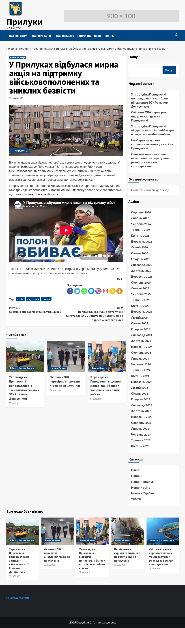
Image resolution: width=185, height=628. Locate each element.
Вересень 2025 (141, 276)
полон (46, 299)
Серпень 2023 (141, 422)
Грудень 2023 (140, 399)
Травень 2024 (140, 370)
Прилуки (24, 21)
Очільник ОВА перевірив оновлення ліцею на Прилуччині (65, 381)
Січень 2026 (139, 253)
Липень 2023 (140, 428)
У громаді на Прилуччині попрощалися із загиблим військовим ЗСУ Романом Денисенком (24, 388)
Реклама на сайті (17, 597)
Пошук (134, 57)
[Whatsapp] (84, 291)
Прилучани (84, 36)
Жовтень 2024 (141, 340)
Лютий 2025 (139, 317)
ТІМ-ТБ (109, 36)
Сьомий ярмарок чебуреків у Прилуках (35, 310)
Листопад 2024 (141, 335)
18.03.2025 (17, 98)
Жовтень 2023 (141, 411)
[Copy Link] (112, 291)
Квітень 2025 (140, 305)
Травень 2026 (140, 229)
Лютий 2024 (139, 387)
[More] (119, 291)
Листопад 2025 (141, 264)
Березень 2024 (141, 381)
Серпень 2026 (141, 212)
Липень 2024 (140, 358)
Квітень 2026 (140, 235)
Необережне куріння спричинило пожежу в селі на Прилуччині (152, 144)
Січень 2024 (139, 393)
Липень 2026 (140, 218)
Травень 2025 (140, 300)
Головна (11, 48)
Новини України (40, 36)
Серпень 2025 (141, 282)
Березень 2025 (141, 311)
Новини (24, 48)
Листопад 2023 (141, 405)
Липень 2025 (140, 288)
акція (20, 299)
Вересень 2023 (141, 416)
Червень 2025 (141, 294)
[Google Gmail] (105, 291)
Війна (98, 36)
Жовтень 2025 (141, 270)
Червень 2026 (141, 224)
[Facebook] (70, 291)
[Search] (176, 34)
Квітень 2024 (140, 376)
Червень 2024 (141, 364)
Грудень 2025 (140, 259)
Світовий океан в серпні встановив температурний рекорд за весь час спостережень (150, 160)
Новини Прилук (63, 36)
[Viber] (98, 291)
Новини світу (18, 36)
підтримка (33, 299)
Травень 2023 (140, 440)
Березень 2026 (141, 241)
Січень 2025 (139, 323)
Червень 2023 (141, 434)
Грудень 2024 (140, 329)
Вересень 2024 (141, 346)
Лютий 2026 (139, 247)
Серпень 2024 (141, 352)
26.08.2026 (16, 403)
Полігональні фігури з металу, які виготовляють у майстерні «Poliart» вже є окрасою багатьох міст (94, 314)
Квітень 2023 (140, 446)
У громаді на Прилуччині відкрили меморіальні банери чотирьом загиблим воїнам (106, 385)
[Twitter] (77, 291)
